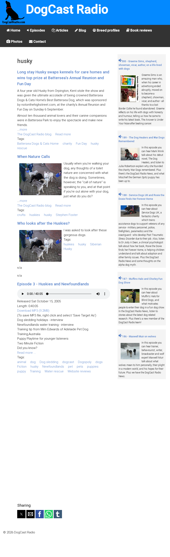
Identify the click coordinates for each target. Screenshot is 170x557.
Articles (61, 30)
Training (35, 371)
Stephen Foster (67, 215)
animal (21, 362)
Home (15, 30)
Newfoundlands (53, 366)
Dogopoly (84, 362)
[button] (21, 514)
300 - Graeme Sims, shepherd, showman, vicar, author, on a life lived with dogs (140, 65)
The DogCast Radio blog (34, 134)
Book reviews (141, 30)
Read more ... (26, 353)
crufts (21, 215)
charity (67, 143)
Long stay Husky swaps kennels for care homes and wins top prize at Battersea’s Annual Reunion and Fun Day (63, 78)
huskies (34, 215)
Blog (82, 30)
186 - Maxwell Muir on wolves (139, 336)
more (23, 129)
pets (80, 366)
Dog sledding (49, 362)
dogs (99, 362)
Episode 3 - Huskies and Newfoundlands (53, 284)
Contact (39, 41)
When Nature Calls (33, 156)
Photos (16, 41)
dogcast (68, 362)
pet (70, 366)
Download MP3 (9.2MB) (33, 310)
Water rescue (54, 371)
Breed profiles (108, 30)
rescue (22, 148)
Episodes (37, 30)
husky (95, 143)
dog (33, 362)
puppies (92, 366)
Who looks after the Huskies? (43, 223)
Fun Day (81, 143)
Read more (63, 134)
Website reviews (79, 371)
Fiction (22, 366)
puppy (21, 371)
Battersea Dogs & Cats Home (38, 143)
